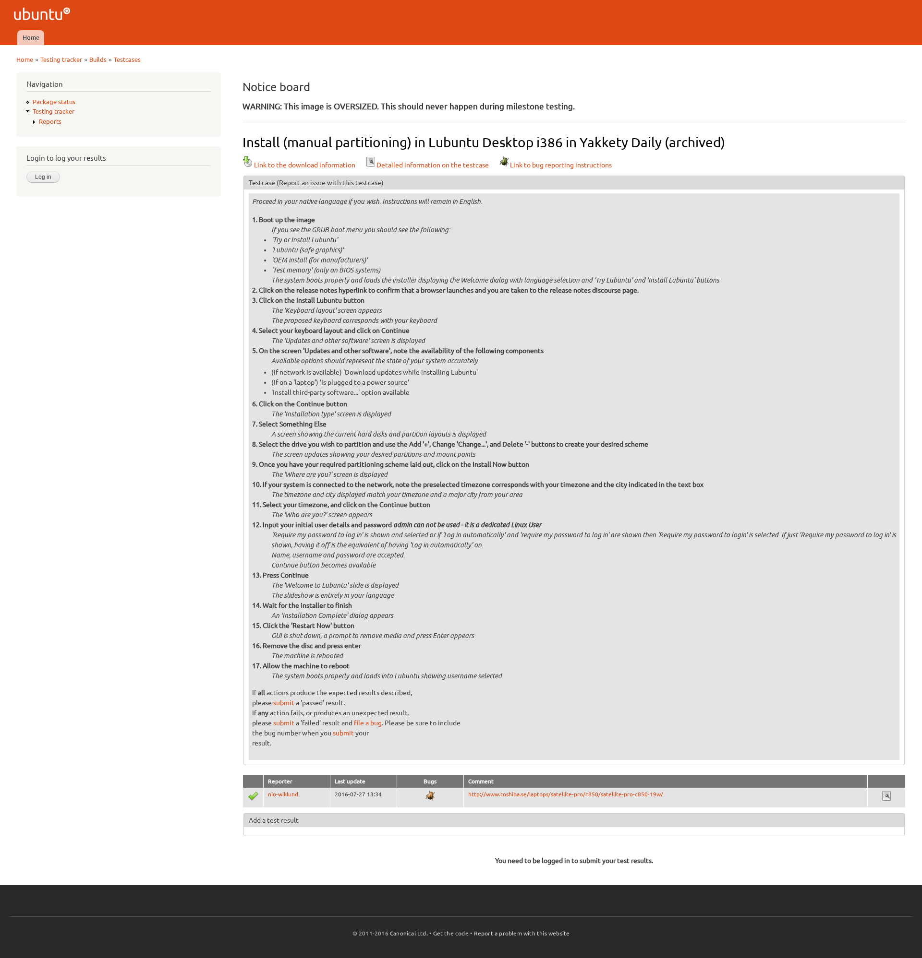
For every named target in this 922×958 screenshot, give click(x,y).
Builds (98, 59)
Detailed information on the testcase (432, 165)
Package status (54, 101)
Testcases (127, 59)
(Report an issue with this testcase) (330, 183)
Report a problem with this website (522, 933)
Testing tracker (61, 59)
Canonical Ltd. (409, 933)
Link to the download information (304, 165)
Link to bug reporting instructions (561, 165)
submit (283, 703)
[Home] (43, 15)
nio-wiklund (283, 794)
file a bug (368, 723)
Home (31, 37)
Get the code (451, 933)
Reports (50, 121)
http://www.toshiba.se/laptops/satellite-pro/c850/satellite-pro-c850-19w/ (565, 794)
